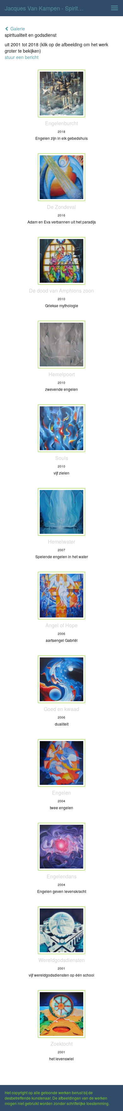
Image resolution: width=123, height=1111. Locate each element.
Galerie (17, 28)
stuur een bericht (21, 57)
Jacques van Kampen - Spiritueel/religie (47, 8)
